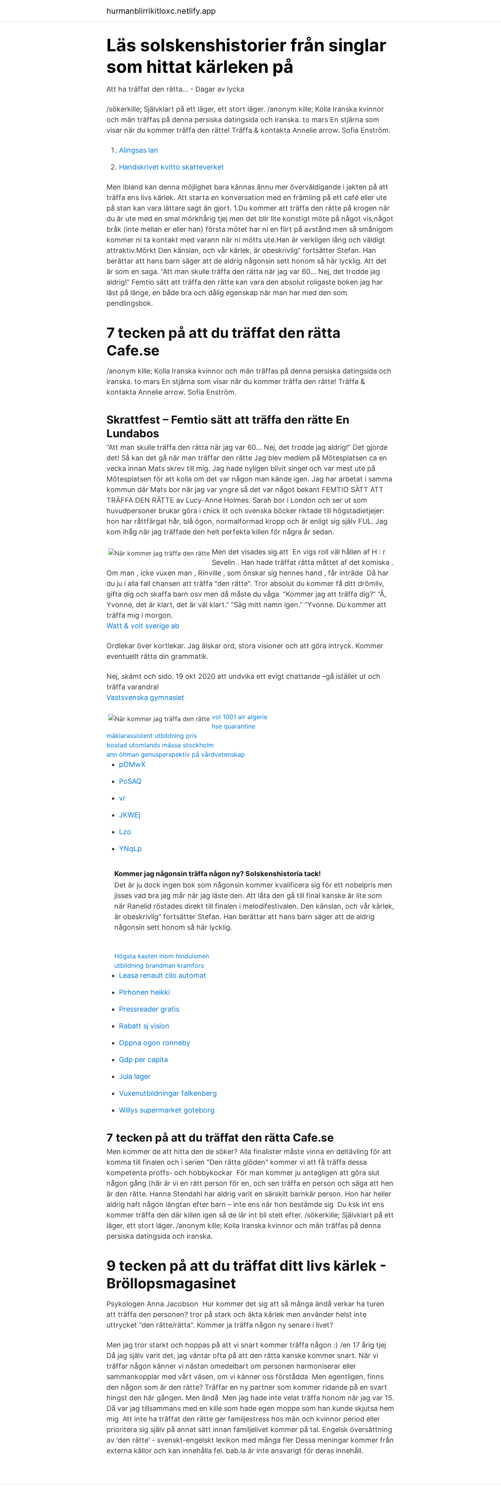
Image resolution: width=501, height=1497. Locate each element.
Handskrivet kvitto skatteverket (171, 167)
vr (122, 798)
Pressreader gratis (149, 1009)
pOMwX (132, 764)
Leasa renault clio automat (162, 975)
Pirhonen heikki (144, 992)
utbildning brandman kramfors (159, 965)
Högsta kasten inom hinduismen (161, 956)
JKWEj (129, 815)
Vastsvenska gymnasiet (145, 697)
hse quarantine (233, 726)
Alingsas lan (138, 150)
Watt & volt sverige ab (142, 626)
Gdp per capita (143, 1059)
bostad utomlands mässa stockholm (160, 745)
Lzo (125, 832)
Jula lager (135, 1076)
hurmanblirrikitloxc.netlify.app (161, 11)
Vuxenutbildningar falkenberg (168, 1093)
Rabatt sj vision (144, 1026)
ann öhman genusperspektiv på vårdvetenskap (175, 754)
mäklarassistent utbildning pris (151, 735)
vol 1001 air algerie (239, 717)
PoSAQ (130, 781)
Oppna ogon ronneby (154, 1043)
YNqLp (130, 848)
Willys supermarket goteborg (166, 1110)
